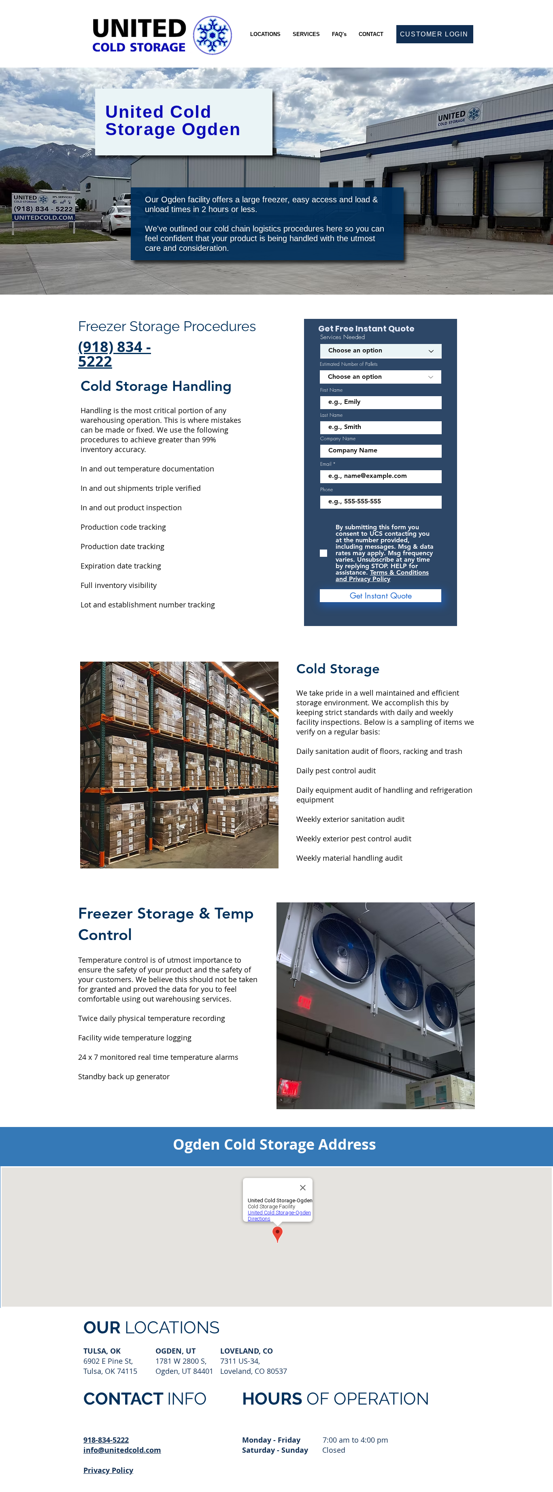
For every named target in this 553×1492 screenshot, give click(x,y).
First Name (331, 390)
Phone (326, 489)
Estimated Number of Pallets (349, 364)
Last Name (331, 415)
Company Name (337, 438)
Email (325, 464)
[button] (265, 34)
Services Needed (342, 337)
